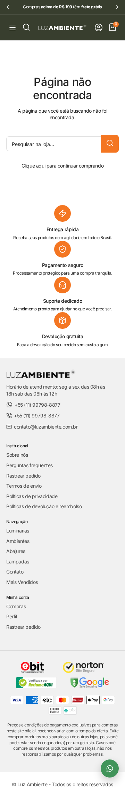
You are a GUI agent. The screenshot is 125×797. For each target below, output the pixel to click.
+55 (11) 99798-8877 (37, 405)
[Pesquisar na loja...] (110, 144)
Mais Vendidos (22, 582)
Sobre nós (17, 455)
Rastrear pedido (23, 476)
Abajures (15, 551)
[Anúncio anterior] (7, 7)
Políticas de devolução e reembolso (44, 506)
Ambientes (17, 541)
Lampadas (17, 561)
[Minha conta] (98, 27)
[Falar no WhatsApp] (110, 768)
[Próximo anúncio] (117, 7)
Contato (14, 572)
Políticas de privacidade (31, 496)
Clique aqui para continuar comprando (63, 166)
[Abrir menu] (12, 27)
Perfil (11, 616)
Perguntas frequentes (29, 465)
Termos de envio (24, 486)
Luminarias (17, 531)
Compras (16, 606)
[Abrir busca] (26, 27)
